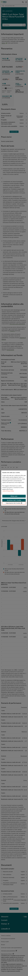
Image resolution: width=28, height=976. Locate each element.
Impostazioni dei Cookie (13, 503)
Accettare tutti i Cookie (14, 500)
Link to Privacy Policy (8, 491)
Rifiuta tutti (14, 496)
